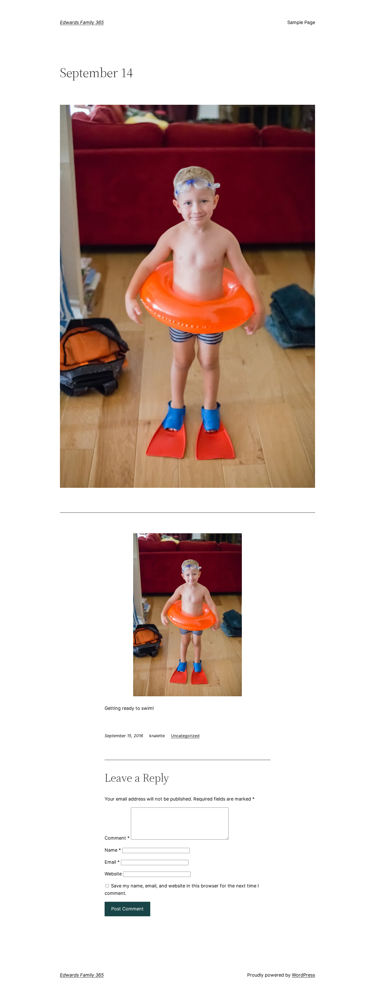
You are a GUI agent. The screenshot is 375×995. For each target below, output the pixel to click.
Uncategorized (185, 735)
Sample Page (301, 22)
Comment (117, 838)
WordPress (303, 975)
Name (113, 850)
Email (112, 862)
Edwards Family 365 (82, 22)
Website (113, 873)
